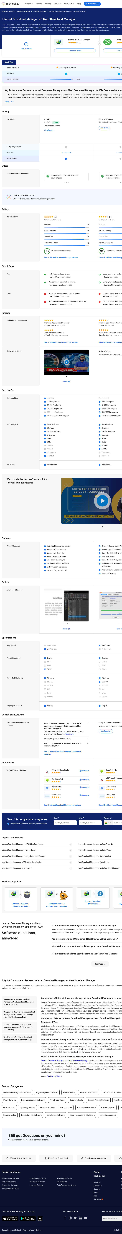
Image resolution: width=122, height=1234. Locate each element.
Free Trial (67, 153)
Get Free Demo (75, 51)
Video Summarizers (108, 1115)
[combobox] (108, 822)
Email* (81, 818)
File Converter (66, 1107)
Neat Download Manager (78, 1060)
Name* (56, 818)
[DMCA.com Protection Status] (40, 1220)
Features (47, 224)
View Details (49, 130)
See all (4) (66, 629)
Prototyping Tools (57, 1100)
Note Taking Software (56, 1115)
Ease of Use (48, 237)
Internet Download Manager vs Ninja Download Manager (24, 856)
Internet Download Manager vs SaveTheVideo (93, 902)
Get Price (104, 128)
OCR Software (9, 1107)
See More (99, 964)
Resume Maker (9, 1115)
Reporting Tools (76, 1100)
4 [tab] (69, 623)
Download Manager (23, 11)
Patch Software (9, 1100)
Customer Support (51, 243)
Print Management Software (33, 1100)
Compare (57, 4)
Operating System (27, 1107)
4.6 (88, 225)
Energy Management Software (82, 1115)
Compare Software (39, 11)
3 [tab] (68, 182)
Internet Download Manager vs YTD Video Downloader (23, 844)
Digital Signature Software (47, 1092)
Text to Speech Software (31, 1115)
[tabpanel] (66, 177)
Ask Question (69, 4)
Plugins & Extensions (89, 1092)
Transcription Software (86, 1107)
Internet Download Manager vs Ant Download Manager (57, 905)
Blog (79, 4)
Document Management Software (17, 1092)
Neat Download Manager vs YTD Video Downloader (21, 862)
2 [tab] (66, 182)
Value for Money (50, 231)
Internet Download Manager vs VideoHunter (19, 850)
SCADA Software (108, 1107)
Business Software (8, 11)
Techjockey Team (54, 1076)
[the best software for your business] (10, 5)
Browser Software (47, 1107)
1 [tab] (65, 182)
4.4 (88, 237)
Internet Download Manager (79, 40)
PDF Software (69, 1092)
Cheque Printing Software (98, 1100)
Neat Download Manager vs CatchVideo (17, 868)
